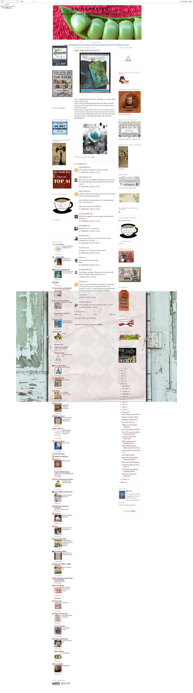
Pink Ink (57, 459)
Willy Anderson (59, 651)
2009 (122, 482)
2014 (122, 373)
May (123, 404)
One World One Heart (128, 455)
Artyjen (56, 282)
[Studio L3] (62, 96)
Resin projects (66, 665)
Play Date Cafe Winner (125, 220)
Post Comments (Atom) (89, 318)
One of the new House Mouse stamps (66, 589)
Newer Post (77, 314)
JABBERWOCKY (59, 378)
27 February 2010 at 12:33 (89, 186)
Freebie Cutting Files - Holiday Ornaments (66, 432)
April (123, 407)
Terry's (56, 526)
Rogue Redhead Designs (62, 472)
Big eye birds (65, 380)
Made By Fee (58, 403)
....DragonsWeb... (59, 257)
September (125, 394)
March (124, 409)
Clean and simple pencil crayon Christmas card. (67, 419)
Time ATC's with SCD (128, 422)
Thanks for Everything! (60, 348)
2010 (122, 384)
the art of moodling (60, 539)
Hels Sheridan (83, 225)
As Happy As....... (97, 9)
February (125, 412)
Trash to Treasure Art (60, 613)
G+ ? (55, 284)
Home (95, 314)
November (125, 388)
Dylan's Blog (58, 319)
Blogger (133, 511)
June (124, 402)
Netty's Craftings (59, 441)
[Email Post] (92, 157)
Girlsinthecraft (83, 167)
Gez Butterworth (83, 269)
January (124, 479)
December (125, 386)
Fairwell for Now (58, 315)
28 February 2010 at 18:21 (89, 265)
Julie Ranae (82, 235)
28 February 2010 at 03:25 (89, 243)
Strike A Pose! (66, 367)
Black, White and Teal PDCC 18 (131, 414)
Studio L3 (57, 513)
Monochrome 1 (66, 290)
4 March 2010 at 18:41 (87, 297)
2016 (122, 370)
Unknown (81, 281)
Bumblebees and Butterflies (63, 288)
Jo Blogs (57, 391)
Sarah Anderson (83, 177)
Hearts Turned (83, 191)
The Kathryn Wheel (60, 551)
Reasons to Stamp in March (130, 417)
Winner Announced (59, 581)
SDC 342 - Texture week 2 (61, 509)
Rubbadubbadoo (79, 118)
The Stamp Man (59, 585)
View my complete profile (127, 505)
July (123, 399)
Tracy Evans (58, 601)
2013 (122, 376)
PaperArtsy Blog (59, 454)
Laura (130, 491)
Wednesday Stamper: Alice (130, 419)
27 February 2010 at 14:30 (89, 221)
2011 (122, 381)
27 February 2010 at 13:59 (89, 209)
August (124, 396)
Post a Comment (79, 311)
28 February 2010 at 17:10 (89, 253)
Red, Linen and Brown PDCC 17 (131, 429)
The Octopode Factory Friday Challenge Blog (63, 579)
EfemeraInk (57, 332)
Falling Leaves (66, 461)
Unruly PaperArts (59, 626)
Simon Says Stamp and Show (63, 479)
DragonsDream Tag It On (62, 313)
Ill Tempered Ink (59, 353)
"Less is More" (59, 244)
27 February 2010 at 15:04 (89, 231)
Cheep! (64, 333)
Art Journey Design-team (62, 269)
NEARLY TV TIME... (67, 302)
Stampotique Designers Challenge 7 (65, 406)
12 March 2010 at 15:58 (88, 307)
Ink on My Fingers (60, 365)
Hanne (81, 257)
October (124, 391)
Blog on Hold (65, 443)
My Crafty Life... (59, 428)
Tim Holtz (57, 598)
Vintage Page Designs (61, 639)
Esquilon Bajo (66, 653)
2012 (122, 378)
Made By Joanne (59, 416)
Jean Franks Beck (84, 213)
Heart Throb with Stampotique (130, 462)
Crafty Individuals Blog (61, 301)
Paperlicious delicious (61, 456)
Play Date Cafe (83, 99)
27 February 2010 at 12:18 (89, 172)
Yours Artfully (58, 664)
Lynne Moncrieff (83, 302)
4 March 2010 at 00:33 (87, 277)
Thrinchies (65, 602)
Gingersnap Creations (61, 347)
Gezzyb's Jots (58, 344)
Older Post (112, 314)
